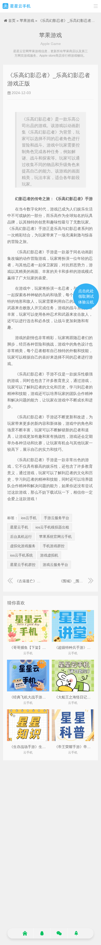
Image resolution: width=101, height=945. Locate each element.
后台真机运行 (21, 536)
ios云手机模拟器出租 (52, 527)
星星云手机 (19, 527)
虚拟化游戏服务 (22, 546)
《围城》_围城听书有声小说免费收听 (76, 581)
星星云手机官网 (17, 6)
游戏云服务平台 (55, 565)
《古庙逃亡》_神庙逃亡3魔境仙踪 (28, 581)
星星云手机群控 (22, 565)
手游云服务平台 (56, 518)
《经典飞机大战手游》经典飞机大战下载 (42, 697)
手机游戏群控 (53, 546)
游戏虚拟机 (49, 555)
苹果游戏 (27, 20)
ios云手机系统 (21, 555)
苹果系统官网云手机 (55, 536)
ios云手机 (29, 518)
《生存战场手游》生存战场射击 (35, 747)
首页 (12, 20)
